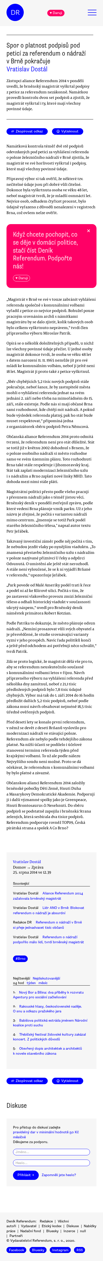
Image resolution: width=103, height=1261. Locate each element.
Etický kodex (52, 1226)
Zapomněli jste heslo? (59, 1175)
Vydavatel (28, 1226)
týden (31, 983)
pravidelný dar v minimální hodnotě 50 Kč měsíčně (46, 1134)
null (83, 1231)
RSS (79, 1250)
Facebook (16, 1250)
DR (15, 12)
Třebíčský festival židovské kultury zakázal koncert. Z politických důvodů (49, 1036)
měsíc (43, 983)
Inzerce (69, 1231)
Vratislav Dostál (27, 69)
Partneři (16, 1236)
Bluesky (52, 1231)
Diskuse (72, 1226)
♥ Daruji (56, 13)
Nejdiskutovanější (46, 978)
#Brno (21, 959)
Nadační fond (30, 1231)
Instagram (60, 1250)
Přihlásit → (26, 1175)
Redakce (46, 1221)
